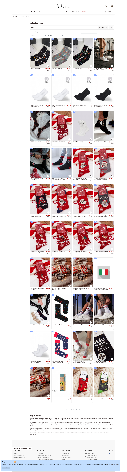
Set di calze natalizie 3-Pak (37, 398)
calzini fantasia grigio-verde (100, 398)
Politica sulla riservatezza (20, 457)
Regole (15, 453)
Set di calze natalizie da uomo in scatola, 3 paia (59, 289)
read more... (33, 434)
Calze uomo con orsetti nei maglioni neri (37, 179)
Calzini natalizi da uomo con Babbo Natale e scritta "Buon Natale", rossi (80, 180)
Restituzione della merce (44, 455)
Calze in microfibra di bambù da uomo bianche (37, 106)
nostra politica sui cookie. (112, 464)
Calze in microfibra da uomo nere (79, 106)
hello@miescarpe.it (92, 459)
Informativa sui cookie (19, 455)
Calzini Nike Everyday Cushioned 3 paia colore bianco (78, 143)
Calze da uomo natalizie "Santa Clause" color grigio (79, 362)
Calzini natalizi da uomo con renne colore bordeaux (58, 142)
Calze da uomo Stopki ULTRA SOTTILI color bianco (100, 69)
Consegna (40, 453)
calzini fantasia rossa (78, 398)
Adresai (64, 459)
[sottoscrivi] (30, 448)
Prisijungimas (65, 453)
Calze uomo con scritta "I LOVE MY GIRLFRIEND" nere (58, 179)
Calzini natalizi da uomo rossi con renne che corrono (101, 252)
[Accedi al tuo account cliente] (109, 6)
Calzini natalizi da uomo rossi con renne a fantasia (37, 252)
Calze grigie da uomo (35, 68)
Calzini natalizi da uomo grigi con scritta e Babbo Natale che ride (100, 216)
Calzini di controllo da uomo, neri (58, 325)
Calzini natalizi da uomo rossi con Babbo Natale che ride (80, 215)
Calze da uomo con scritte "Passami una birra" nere (100, 362)
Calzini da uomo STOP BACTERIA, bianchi (36, 362)
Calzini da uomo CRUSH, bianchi (78, 325)
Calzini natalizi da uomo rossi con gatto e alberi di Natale (80, 252)
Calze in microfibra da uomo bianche (58, 106)
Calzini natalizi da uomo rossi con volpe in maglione (58, 252)
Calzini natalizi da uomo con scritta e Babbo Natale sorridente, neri (37, 216)
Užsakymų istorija (66, 457)
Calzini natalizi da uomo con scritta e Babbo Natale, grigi (100, 179)
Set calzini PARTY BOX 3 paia (58, 398)
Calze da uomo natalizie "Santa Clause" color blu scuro (57, 363)
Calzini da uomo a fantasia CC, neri (37, 325)
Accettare (6, 468)
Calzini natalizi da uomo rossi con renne (37, 289)
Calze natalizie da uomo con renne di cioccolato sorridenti (101, 289)
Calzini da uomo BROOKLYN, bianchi (100, 325)
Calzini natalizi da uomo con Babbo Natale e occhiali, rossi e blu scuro (59, 216)
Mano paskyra (65, 455)
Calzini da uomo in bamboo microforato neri (100, 106)
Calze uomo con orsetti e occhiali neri (100, 142)
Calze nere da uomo (77, 68)
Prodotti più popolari (43, 457)
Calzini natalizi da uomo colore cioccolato (36, 142)
